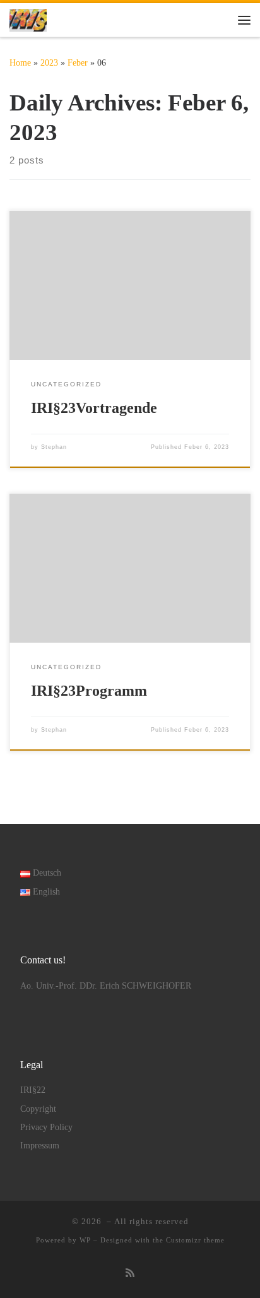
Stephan (54, 447)
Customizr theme (195, 1240)
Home (20, 62)
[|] (28, 19)
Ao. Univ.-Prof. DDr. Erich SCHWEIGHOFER (105, 986)
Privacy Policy (46, 1127)
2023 (49, 62)
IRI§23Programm (89, 690)
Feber (78, 62)
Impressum (39, 1145)
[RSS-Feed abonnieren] (130, 1274)
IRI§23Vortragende (94, 408)
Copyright (38, 1109)
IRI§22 (32, 1090)
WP (85, 1240)
